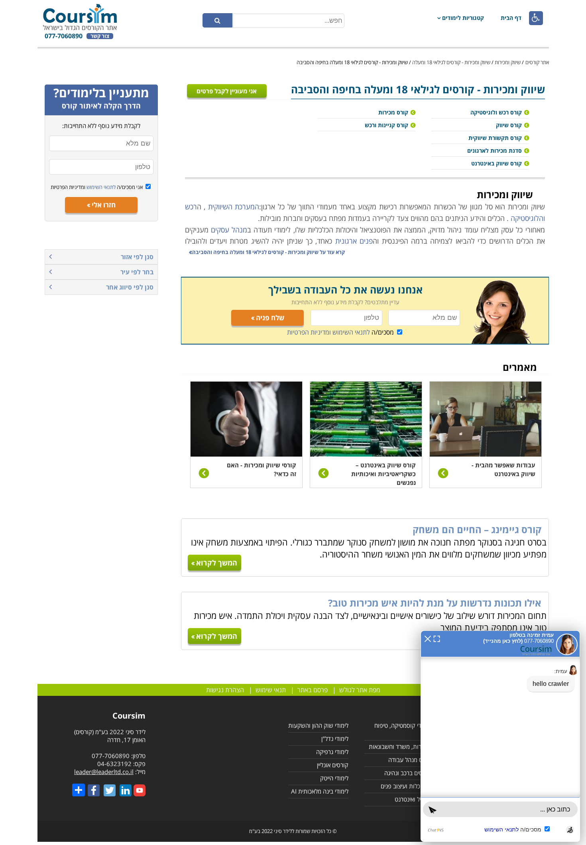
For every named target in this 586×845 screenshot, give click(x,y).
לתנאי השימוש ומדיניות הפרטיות (328, 332)
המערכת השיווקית (234, 206)
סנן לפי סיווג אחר (129, 287)
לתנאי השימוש (100, 187)
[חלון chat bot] (500, 736)
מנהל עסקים (229, 229)
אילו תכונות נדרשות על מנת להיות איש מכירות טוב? (434, 602)
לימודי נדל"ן (334, 739)
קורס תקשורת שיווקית (495, 138)
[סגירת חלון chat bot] (428, 638)
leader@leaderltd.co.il (104, 772)
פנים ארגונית (354, 241)
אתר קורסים (537, 62)
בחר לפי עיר (136, 272)
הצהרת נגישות (225, 689)
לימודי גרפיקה (332, 752)
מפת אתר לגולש (359, 689)
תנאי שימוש (271, 689)
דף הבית (511, 18)
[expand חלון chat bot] (437, 638)
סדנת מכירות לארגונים (494, 150)
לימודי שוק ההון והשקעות (318, 725)
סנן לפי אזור (137, 256)
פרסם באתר (312, 689)
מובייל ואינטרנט (413, 799)
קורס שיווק (509, 125)
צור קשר (99, 36)
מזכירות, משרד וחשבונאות (400, 746)
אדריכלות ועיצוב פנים (406, 786)
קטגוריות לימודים (463, 18)
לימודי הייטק (334, 778)
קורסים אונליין (332, 765)
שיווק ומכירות (508, 62)
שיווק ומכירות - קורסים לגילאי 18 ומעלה (451, 62)
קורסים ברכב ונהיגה (407, 773)
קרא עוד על (268, 252)
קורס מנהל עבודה (409, 760)
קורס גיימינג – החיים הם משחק (477, 529)
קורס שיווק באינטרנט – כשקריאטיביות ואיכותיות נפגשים (383, 474)
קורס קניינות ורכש (386, 125)
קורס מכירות (393, 112)
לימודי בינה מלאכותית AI (319, 791)
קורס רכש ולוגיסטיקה (496, 112)
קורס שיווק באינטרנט (496, 163)
